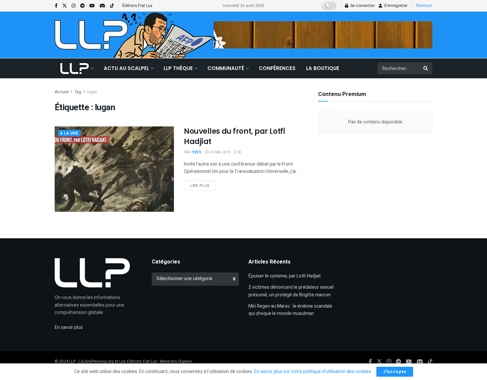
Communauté (225, 68)
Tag (78, 92)
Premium (424, 6)
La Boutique (322, 68)
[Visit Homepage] (91, 34)
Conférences (277, 68)
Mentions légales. (176, 361)
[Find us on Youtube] (92, 6)
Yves (196, 152)
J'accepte (394, 371)
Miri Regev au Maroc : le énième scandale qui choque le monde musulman (290, 310)
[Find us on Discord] (102, 6)
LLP (72, 361)
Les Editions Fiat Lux (138, 361)
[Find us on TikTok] (112, 6)
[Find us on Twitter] (64, 6)
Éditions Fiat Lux (137, 6)
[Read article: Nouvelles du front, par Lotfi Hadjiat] (114, 169)
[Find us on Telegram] (82, 6)
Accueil (62, 92)
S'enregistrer (395, 6)
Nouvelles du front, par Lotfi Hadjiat (234, 136)
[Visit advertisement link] (323, 34)
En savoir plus (69, 327)
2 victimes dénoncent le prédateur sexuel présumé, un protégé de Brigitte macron (291, 291)
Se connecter (362, 6)
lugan (92, 92)
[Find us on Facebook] (56, 6)
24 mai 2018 (219, 152)
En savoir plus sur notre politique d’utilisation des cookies (312, 371)
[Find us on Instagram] (74, 6)
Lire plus (203, 186)
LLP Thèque (178, 68)
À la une (69, 133)
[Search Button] (426, 68)
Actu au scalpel (126, 68)
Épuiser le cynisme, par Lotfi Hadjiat (284, 275)
